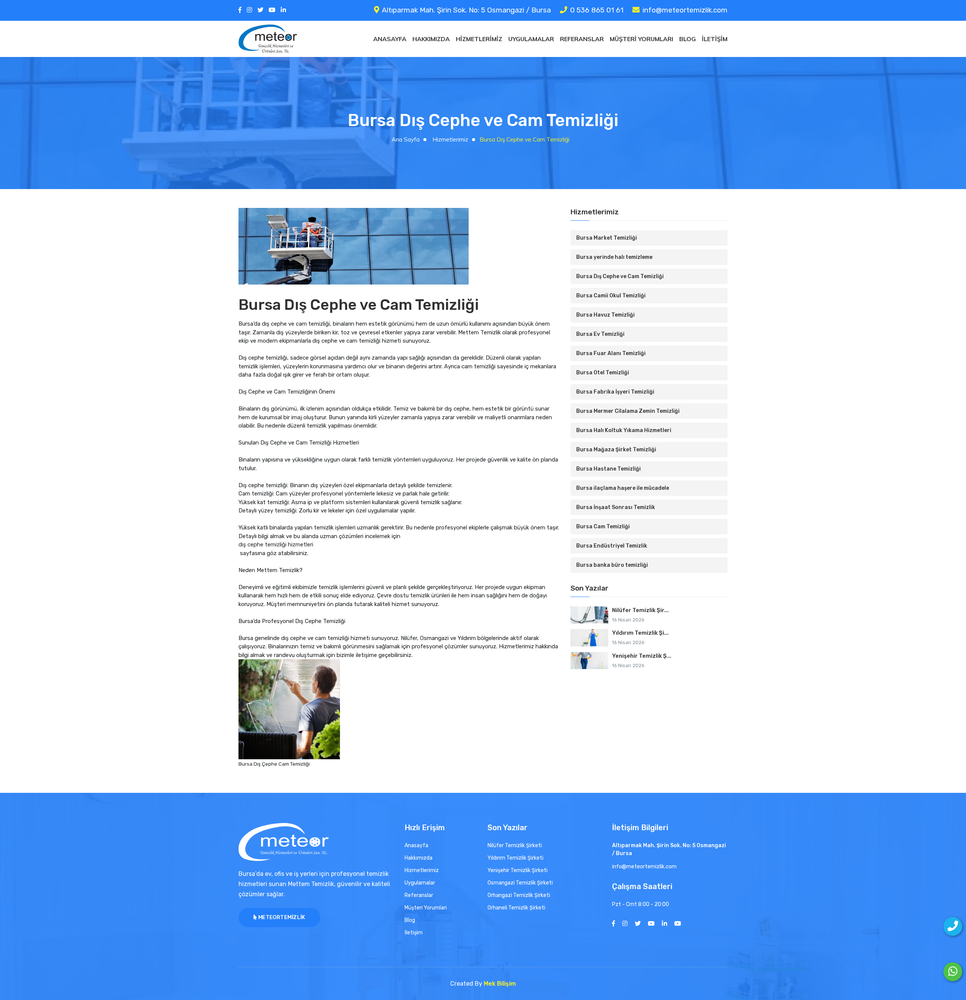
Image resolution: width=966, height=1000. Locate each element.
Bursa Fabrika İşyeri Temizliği (615, 392)
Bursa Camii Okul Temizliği (611, 295)
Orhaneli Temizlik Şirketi (516, 908)
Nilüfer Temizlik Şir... (640, 610)
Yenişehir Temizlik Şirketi (518, 870)
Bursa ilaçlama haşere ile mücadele (622, 488)
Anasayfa (389, 39)
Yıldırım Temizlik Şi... (640, 632)
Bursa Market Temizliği (606, 238)
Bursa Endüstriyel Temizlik (611, 546)
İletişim (715, 39)
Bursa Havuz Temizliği (605, 315)
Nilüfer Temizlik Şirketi (515, 845)
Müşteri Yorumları (641, 39)
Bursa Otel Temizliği (602, 372)
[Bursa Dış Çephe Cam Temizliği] (289, 709)
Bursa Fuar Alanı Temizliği (611, 353)
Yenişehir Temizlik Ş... (641, 655)
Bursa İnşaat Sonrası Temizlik (615, 507)
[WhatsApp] (952, 971)
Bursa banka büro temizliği (612, 565)
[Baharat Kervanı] (677, 923)
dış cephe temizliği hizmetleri (275, 544)
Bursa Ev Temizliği (600, 334)
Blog (687, 39)
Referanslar (582, 39)
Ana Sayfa (406, 139)
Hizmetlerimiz (479, 39)
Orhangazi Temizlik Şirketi (519, 895)
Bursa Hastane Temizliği (608, 469)
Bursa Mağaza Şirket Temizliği (616, 449)
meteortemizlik (281, 917)
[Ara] (952, 926)
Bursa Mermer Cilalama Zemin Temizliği (628, 411)
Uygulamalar (531, 39)
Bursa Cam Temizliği (603, 526)
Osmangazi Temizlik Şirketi (520, 883)
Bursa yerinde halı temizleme (614, 257)
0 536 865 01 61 (596, 10)
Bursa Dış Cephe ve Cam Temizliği (620, 276)
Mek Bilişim (500, 983)
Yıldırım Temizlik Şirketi (515, 858)
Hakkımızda (431, 39)
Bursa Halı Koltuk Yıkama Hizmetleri (623, 430)
